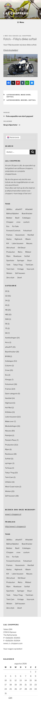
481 (6, 315)
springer (8, 463)
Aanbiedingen (10, 338)
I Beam (28, 239)
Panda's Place (10, 440)
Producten (10, 252)
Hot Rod (8, 408)
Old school (10, 248)
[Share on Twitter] (13, 83)
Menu (22, 22)
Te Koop (8, 468)
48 (6, 310)
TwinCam (29, 265)
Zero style (10, 278)
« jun (10, 698)
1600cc (9, 209)
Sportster (10, 260)
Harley (9, 239)
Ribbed (28, 252)
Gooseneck (19, 235)
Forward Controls (13, 231)
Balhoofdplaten (12, 214)
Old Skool (21, 248)
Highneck (18, 239)
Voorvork (30, 269)
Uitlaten (8, 482)
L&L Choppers (15, 13)
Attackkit (29, 209)
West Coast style (12, 487)
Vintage (20, 269)
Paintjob (8, 435)
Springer (20, 260)
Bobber (9, 218)
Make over (26, 95)
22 (6, 291)
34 (6, 301)
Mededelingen (11, 426)
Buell (17, 218)
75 (6, 328)
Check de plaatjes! (10, 50)
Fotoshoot (27, 231)
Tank (8, 265)
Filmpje (8, 380)
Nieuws (24, 100)
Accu (7, 342)
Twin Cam (10, 269)
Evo (7, 226)
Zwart (19, 278)
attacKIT (18, 209)
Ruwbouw (17, 256)
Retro (20, 252)
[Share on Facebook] (8, 83)
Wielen (9, 273)
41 (6, 305)
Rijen (8, 256)
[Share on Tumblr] (22, 83)
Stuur (29, 260)
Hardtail (30, 235)
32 (6, 296)
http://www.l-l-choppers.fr (15, 526)
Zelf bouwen (20, 273)
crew (18, 222)
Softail (10, 97)
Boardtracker (27, 214)
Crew (7, 370)
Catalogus (26, 218)
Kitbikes (8, 412)
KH (7, 243)
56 (6, 324)
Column (8, 366)
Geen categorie (11, 394)
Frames (9, 235)
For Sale (15, 226)
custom (26, 222)
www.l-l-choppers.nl (13, 514)
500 (7, 319)
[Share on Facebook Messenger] (32, 83)
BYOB (7, 356)
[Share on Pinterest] (18, 83)
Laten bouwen (13, 95)
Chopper (9, 222)
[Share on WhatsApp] (27, 83)
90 (6, 333)
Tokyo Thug (18, 265)
